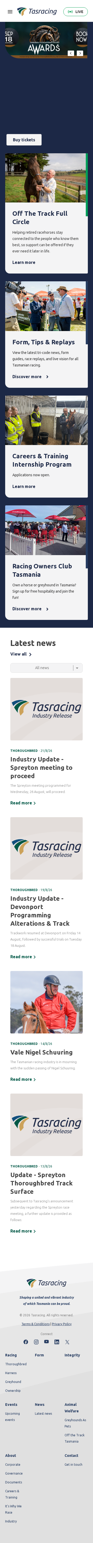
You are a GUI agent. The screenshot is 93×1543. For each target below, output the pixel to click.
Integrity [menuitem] (72, 1355)
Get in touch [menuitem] (73, 1464)
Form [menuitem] (39, 1355)
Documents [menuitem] (13, 1482)
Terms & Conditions (35, 1324)
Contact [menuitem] (71, 1455)
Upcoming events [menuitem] (12, 1416)
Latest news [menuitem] (43, 1413)
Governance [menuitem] (14, 1473)
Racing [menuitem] (11, 1355)
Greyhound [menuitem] (13, 1381)
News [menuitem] (39, 1404)
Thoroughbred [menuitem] (16, 1364)
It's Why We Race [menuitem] (13, 1509)
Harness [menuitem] (11, 1373)
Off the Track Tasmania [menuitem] (74, 1438)
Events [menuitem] (11, 1404)
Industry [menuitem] (11, 1521)
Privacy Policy (62, 1324)
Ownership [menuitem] (13, 1390)
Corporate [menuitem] (12, 1464)
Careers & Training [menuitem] (12, 1494)
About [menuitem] (10, 1455)
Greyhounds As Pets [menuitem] (75, 1423)
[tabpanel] (46, 956)
